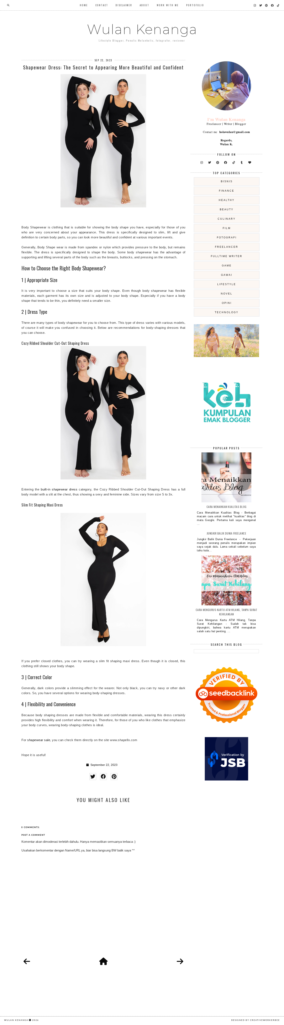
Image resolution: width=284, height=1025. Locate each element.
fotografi (227, 237)
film (227, 228)
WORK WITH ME (168, 5)
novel (226, 293)
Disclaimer (124, 5)
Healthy (227, 200)
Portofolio (195, 5)
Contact (101, 5)
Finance (226, 190)
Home (84, 5)
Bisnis (227, 181)
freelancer (226, 246)
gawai (226, 274)
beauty (226, 209)
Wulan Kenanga (142, 29)
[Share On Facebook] (103, 776)
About (144, 5)
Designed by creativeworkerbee (255, 1020)
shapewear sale (38, 740)
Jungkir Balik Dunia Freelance (226, 533)
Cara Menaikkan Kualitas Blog (226, 506)
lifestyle (226, 284)
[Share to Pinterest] (114, 776)
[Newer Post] (26, 961)
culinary (227, 218)
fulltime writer (226, 256)
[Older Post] (180, 961)
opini (227, 303)
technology (226, 312)
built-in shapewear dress (59, 489)
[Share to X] (93, 776)
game (227, 265)
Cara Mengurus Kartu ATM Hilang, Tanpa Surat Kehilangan (226, 611)
